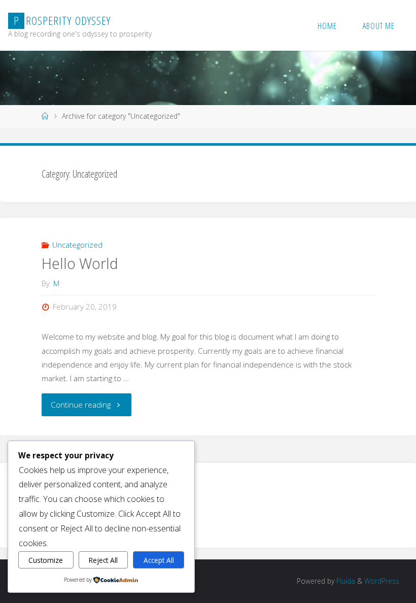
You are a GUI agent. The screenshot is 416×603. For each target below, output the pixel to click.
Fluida (344, 581)
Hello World (80, 263)
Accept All (159, 560)
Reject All (103, 560)
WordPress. (382, 581)
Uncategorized (77, 245)
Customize (45, 560)
